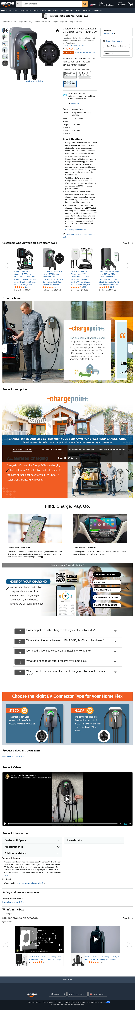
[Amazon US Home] (32, 995)
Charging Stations (75, 22)
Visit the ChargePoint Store (74, 46)
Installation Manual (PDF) (13, 757)
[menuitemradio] (125, 824)
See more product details (75, 229)
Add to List (109, 53)
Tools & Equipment (19, 22)
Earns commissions (32, 775)
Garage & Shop (33, 22)
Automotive (6, 22)
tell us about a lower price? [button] (31, 883)
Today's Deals (25, 10)
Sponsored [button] (6, 922)
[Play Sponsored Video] (96, 939)
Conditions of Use (34, 1002)
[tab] (22, 449)
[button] (4, 10)
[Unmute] (130, 823)
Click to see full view (34, 81)
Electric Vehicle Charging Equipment (53, 22)
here (6, 875)
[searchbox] (52, 3)
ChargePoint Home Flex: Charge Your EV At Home (32, 778)
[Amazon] (7, 4)
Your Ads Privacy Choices (96, 1002)
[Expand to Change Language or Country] (64, 994)
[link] (25, 278)
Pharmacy (87, 10)
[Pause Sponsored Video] (60, 945)
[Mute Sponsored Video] (60, 950)
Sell (61, 10)
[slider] (63, 823)
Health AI (13, 10)
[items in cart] (131, 4)
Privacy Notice (48, 1002)
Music (78, 10)
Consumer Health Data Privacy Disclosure (70, 1002)
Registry (69, 10)
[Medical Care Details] (45, 10)
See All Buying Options (116, 46)
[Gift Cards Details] (57, 10)
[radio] (5, 30)
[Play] (5, 823)
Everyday (98, 10)
